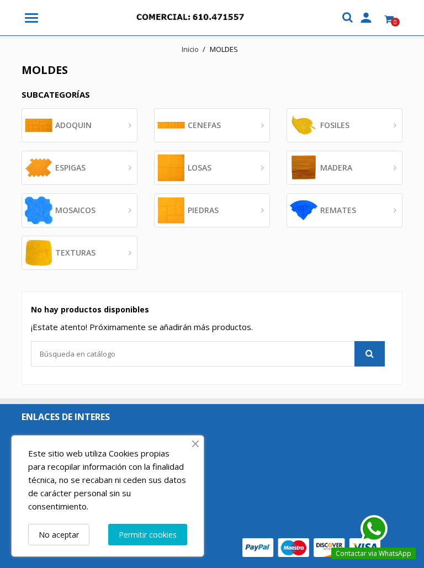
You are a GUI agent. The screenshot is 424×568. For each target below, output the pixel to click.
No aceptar (59, 534)
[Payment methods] (311, 547)
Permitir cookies (148, 534)
